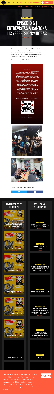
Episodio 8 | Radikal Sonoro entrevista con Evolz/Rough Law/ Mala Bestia (14, 225)
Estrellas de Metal (40, 264)
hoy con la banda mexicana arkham (40, 247)
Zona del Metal (40, 222)
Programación (29, 7)
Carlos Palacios (20, 56)
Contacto (37, 7)
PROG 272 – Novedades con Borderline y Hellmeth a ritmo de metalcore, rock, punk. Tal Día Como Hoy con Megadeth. (40, 311)
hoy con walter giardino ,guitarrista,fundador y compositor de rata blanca (40, 333)
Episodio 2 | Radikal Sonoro (14, 357)
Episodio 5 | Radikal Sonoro (14, 292)
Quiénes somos (45, 7)
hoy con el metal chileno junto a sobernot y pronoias (40, 225)
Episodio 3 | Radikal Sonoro (14, 335)
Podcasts (20, 7)
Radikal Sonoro (28, 18)
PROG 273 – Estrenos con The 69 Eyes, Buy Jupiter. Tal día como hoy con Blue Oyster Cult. (40, 268)
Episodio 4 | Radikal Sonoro (14, 314)
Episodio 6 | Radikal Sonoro (14, 270)
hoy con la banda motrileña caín (40, 292)
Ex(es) (40, 357)
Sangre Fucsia (40, 355)
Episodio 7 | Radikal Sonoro (14, 248)
